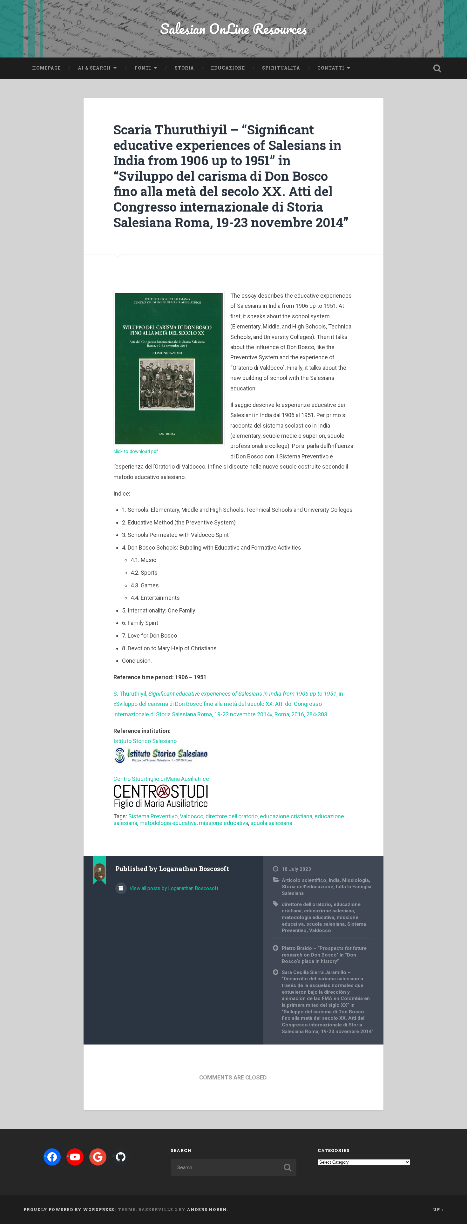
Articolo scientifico (304, 880)
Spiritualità (281, 68)
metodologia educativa (168, 823)
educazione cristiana (286, 816)
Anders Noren (207, 1209)
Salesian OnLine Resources (233, 28)
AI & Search (94, 68)
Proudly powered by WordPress (69, 1209)
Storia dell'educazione (307, 886)
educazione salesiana (329, 911)
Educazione (228, 68)
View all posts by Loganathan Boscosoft (173, 888)
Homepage (46, 68)
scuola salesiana (271, 823)
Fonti (142, 68)
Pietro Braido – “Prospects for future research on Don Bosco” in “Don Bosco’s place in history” (324, 954)
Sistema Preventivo (153, 816)
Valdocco (191, 816)
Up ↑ (438, 1209)
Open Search (437, 68)
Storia (184, 68)
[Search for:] (234, 1167)
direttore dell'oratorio (232, 816)
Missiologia (355, 880)
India (334, 880)
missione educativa (223, 823)
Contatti (330, 68)
